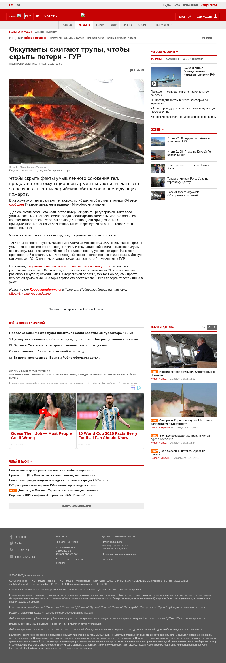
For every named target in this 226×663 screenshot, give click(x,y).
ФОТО (177, 5)
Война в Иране (80, 38)
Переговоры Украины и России (67, 38)
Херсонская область (43, 374)
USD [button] (38, 16)
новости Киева (95, 38)
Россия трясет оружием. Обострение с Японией (183, 193)
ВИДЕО (167, 5)
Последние (156, 59)
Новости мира (158, 378)
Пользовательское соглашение (119, 554)
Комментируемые (193, 59)
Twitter (18, 543)
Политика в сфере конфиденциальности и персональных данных (115, 545)
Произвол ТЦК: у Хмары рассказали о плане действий (52, 475)
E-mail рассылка (25, 556)
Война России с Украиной (35, 371)
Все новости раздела (20, 31)
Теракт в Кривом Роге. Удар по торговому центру (187, 180)
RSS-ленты (22, 550)
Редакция (107, 559)
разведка (83, 374)
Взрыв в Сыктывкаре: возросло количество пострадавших (61, 345)
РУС (11, 5)
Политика (51, 31)
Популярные (172, 59)
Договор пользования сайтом (118, 536)
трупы (73, 374)
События (39, 31)
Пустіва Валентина (26, 63)
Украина (84, 25)
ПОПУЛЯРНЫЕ (190, 5)
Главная (67, 25)
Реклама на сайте (67, 541)
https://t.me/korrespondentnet (30, 293)
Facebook (20, 536)
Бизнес (127, 25)
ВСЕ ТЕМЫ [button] (207, 38)
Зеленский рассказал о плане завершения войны (183, 116)
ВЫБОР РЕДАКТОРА (162, 327)
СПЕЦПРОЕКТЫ (209, 5)
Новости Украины (163, 51)
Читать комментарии (76, 506)
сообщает (16, 204)
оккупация (62, 374)
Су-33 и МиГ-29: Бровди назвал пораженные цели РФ (199, 71)
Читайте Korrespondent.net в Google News (76, 309)
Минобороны (22, 374)
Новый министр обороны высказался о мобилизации (52, 470)
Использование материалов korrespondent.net (66, 551)
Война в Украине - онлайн (121, 38)
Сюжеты (156, 129)
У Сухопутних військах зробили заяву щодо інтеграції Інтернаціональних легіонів (73, 339)
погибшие (96, 374)
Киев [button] (12, 16)
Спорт (142, 25)
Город (100, 25)
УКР (19, 5)
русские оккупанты (114, 374)
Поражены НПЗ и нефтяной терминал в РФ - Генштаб (51, 495)
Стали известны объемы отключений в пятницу (46, 351)
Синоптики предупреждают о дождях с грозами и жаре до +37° (58, 480)
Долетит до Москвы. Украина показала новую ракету (56, 490)
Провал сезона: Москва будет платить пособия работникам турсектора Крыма (71, 333)
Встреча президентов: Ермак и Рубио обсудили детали (57, 357)
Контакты (62, 536)
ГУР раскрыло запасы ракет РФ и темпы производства (53, 485)
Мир (114, 25)
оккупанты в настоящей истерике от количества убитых (70, 266)
